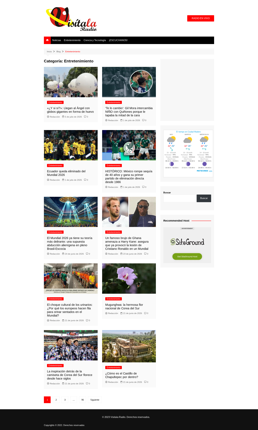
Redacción (55, 117)
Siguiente (94, 399)
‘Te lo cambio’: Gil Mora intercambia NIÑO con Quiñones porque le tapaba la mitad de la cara (129, 111)
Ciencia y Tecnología (95, 40)
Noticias (56, 40)
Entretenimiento (72, 40)
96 (82, 399)
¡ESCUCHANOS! (118, 40)
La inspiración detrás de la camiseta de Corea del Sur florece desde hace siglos (69, 375)
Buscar (167, 192)
